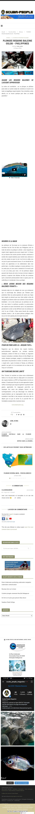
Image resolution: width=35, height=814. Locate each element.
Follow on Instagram (23, 783)
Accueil (3, 32)
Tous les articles (12, 32)
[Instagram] (32, 674)
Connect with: (6, 515)
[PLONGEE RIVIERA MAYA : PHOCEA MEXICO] (17, 461)
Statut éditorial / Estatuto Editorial (16, 790)
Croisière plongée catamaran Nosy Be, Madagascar (15, 593)
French (24, 813)
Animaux (21, 32)
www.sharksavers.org (17, 405)
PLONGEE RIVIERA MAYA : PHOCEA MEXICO (17, 473)
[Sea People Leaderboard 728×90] (17, 15)
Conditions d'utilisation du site (20, 811)
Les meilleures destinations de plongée (20, 37)
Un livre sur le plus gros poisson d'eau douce (14, 598)
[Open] (17, 659)
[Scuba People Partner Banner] (17, 562)
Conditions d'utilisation (18, 789)
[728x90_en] (17, 72)
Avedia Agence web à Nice (16, 796)
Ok (8, 811)
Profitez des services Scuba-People (10, 793)
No (11, 811)
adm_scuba (20, 46)
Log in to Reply (30, 490)
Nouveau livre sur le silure (9, 589)
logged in (11, 514)
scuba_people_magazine (8, 644)
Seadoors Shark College (8, 602)
